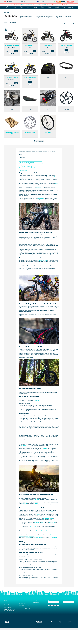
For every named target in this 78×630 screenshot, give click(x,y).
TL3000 (45, 399)
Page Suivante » (41, 141)
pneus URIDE (31, 536)
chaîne (20, 536)
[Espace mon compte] (64, 1)
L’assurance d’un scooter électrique (39, 605)
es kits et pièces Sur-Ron (48, 518)
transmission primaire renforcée (52, 530)
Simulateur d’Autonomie (8, 607)
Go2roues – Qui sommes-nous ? (24, 605)
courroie (26, 536)
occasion (38, 514)
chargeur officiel (28, 537)
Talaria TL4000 (36, 400)
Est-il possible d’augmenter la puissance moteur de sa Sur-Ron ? (31, 163)
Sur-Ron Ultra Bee (41, 198)
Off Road (24, 192)
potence (42, 522)
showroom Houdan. (53, 578)
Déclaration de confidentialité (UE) (24, 608)
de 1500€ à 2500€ (36, 599)
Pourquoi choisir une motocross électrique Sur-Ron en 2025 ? (30, 161)
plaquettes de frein (55, 534)
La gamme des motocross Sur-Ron (25, 159)
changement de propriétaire (41, 4)
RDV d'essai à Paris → (53, 602)
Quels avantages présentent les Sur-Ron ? (26, 162)
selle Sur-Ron (36, 522)
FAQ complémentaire (23, 170)
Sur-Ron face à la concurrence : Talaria (26, 166)
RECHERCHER (70, 1)
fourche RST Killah (31, 532)
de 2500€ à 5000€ (36, 600)
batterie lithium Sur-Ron (37, 537)
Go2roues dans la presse (22, 603)
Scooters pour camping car (37, 604)
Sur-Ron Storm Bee (39, 187)
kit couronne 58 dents (40, 530)
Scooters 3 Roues (36, 602)
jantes (23, 536)
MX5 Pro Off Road (44, 448)
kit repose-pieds (52, 522)
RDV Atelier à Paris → (68, 602)
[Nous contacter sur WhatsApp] (55, 1)
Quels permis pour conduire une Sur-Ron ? (27, 167)
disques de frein (48, 534)
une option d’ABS (24, 445)
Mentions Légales (21, 599)
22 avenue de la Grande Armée (26, 4)
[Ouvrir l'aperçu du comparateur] (62, 1)
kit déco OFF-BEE (33, 526)
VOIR (16, 51)
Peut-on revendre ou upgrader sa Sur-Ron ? (27, 169)
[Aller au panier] (65, 1)
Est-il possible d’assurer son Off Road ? (26, 165)
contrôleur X (22, 532)
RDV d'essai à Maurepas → (53, 605)
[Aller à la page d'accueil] (8, 2)
